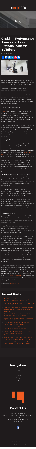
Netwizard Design (21, 444)
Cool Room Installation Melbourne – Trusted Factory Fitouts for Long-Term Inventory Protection (17, 333)
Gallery (18, 378)
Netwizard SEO (14, 283)
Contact (18, 383)
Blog (17, 380)
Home (18, 370)
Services (18, 375)
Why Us (17, 373)
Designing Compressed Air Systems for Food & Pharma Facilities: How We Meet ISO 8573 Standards (18, 309)
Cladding (4, 111)
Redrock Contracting (16, 275)
